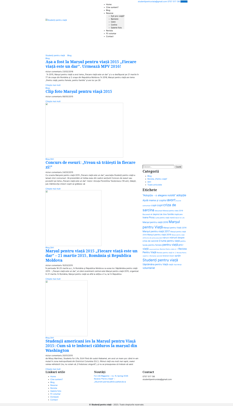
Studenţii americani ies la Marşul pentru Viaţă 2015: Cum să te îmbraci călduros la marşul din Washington (91, 346)
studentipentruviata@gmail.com (152, 1)
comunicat (147, 206)
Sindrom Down (168, 256)
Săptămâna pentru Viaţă (155, 264)
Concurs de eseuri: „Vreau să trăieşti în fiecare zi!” (90, 165)
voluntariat (149, 267)
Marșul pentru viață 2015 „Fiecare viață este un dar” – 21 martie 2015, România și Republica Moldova (91, 256)
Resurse (109, 13)
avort (171, 200)
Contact (109, 36)
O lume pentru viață (169, 240)
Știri (52, 159)
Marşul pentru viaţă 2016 (155, 222)
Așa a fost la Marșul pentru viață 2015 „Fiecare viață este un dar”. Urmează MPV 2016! (91, 64)
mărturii (165, 238)
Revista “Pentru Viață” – (104, 379)
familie (170, 214)
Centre (114, 25)
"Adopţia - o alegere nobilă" (159, 195)
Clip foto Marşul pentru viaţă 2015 (79, 92)
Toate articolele (154, 184)
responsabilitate (154, 249)
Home (109, 4)
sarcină (159, 256)
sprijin (178, 255)
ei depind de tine (159, 214)
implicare (178, 214)
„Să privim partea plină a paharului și (110, 381)
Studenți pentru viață (160, 260)
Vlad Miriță (177, 265)
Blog (108, 10)
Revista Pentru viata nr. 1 (169, 249)
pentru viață (170, 244)
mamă (172, 218)
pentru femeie (155, 245)
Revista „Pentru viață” (157, 179)
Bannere (114, 19)
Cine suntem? (112, 7)
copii (153, 205)
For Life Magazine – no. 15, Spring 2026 (111, 376)
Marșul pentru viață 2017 (156, 231)
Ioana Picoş (149, 217)
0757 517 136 (174, 1)
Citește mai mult (53, 85)
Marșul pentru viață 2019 (159, 234)
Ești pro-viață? (117, 16)
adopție (181, 195)
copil (160, 205)
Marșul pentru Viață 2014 (174, 227)
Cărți (113, 22)
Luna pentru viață (162, 218)
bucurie (178, 201)
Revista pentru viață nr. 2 (166, 253)
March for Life (179, 218)
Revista (109, 30)
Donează (183, 1)
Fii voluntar (111, 33)
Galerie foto (116, 27)
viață (170, 264)
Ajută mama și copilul (154, 200)
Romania (153, 256)
